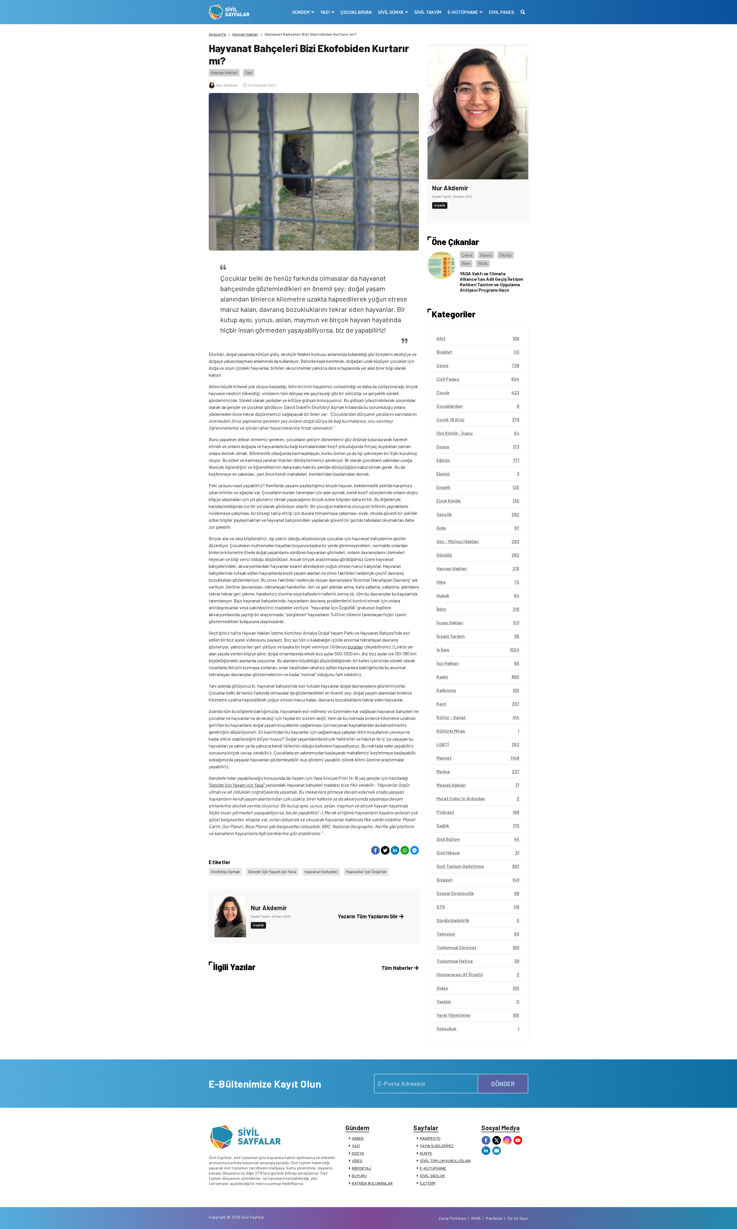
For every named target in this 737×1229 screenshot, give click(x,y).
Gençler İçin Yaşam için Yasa (272, 871)
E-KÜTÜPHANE (433, 1168)
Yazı (248, 72)
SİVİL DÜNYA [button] (391, 12)
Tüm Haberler (397, 968)
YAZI (356, 1145)
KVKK (476, 1218)
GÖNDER (503, 1083)
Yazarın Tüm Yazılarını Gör (368, 916)
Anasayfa (217, 34)
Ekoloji (505, 255)
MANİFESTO (430, 1138)
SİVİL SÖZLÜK (432, 1175)
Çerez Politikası (452, 1218)
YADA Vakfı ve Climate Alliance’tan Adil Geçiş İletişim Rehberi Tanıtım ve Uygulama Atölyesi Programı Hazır (491, 282)
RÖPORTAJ (361, 1168)
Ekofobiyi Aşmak (225, 871)
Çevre (467, 255)
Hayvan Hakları (245, 34)
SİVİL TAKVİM (427, 12)
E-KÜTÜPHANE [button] (463, 12)
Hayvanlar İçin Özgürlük (366, 871)
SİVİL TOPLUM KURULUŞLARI (445, 1160)
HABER (358, 1138)
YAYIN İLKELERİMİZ (436, 1145)
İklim (466, 263)
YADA (482, 263)
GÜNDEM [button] (301, 12)
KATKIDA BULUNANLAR (372, 1183)
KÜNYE (426, 1153)
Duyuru (486, 255)
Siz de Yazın (518, 1218)
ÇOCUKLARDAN (356, 12)
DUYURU (359, 1175)
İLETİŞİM (427, 1183)
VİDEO (357, 1160)
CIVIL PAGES (501, 12)
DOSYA (358, 1153)
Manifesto (494, 1218)
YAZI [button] (325, 12)
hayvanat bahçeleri (321, 871)
